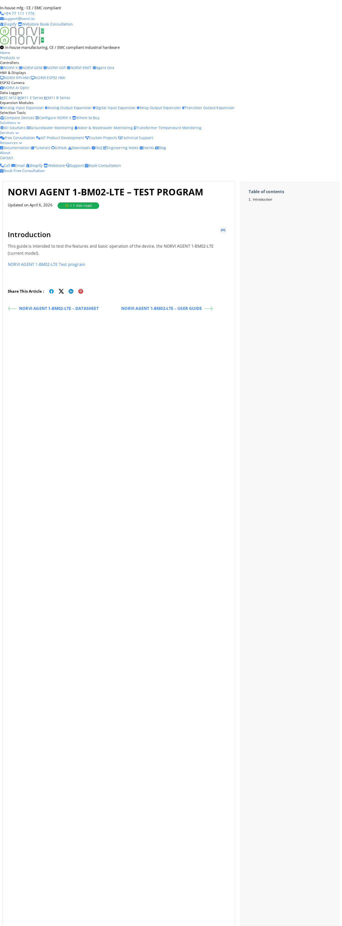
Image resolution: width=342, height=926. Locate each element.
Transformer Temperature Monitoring (168, 127)
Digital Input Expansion (116, 107)
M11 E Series (33, 97)
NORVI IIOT (57, 67)
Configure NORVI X (55, 117)
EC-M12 (11, 97)
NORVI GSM (32, 67)
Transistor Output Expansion (209, 107)
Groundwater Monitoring (53, 127)
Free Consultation (20, 137)
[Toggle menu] (42, 31)
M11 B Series (59, 97)
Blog (162, 147)
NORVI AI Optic (16, 87)
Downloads (82, 147)
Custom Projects (103, 137)
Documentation (17, 147)
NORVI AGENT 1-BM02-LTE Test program (46, 264)
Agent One (105, 67)
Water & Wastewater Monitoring (105, 127)
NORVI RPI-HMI (17, 77)
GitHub (61, 147)
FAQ (99, 147)
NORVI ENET (81, 67)
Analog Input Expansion (24, 107)
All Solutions (15, 127)
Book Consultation (56, 24)
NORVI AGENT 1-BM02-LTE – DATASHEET (59, 308)
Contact (6, 157)
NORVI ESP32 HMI (50, 77)
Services (7, 132)
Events (149, 147)
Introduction (262, 199)
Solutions (8, 122)
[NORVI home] (20, 39)
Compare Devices (20, 117)
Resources (9, 142)
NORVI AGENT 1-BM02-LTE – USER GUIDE (161, 308)
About (5, 152)
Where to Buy (87, 117)
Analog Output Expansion (70, 107)
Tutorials (43, 147)
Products (8, 57)
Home (5, 52)
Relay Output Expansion (160, 107)
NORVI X (11, 67)
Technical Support (137, 137)
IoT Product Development (63, 137)
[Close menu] (42, 40)
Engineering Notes (123, 147)
